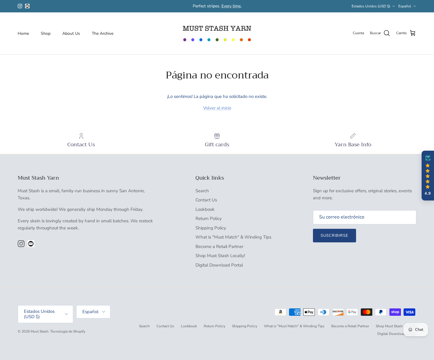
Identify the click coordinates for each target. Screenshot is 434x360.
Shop (45, 33)
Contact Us (206, 200)
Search (202, 191)
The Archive (102, 33)
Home (23, 33)
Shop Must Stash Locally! (220, 256)
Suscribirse (334, 235)
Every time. (231, 6)
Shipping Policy (210, 228)
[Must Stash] (217, 33)
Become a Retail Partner (219, 246)
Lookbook (205, 209)
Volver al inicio (217, 108)
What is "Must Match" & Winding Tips (233, 237)
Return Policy (208, 218)
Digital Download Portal (219, 265)
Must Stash (39, 331)
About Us (71, 33)
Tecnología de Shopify (67, 331)
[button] (428, 176)
